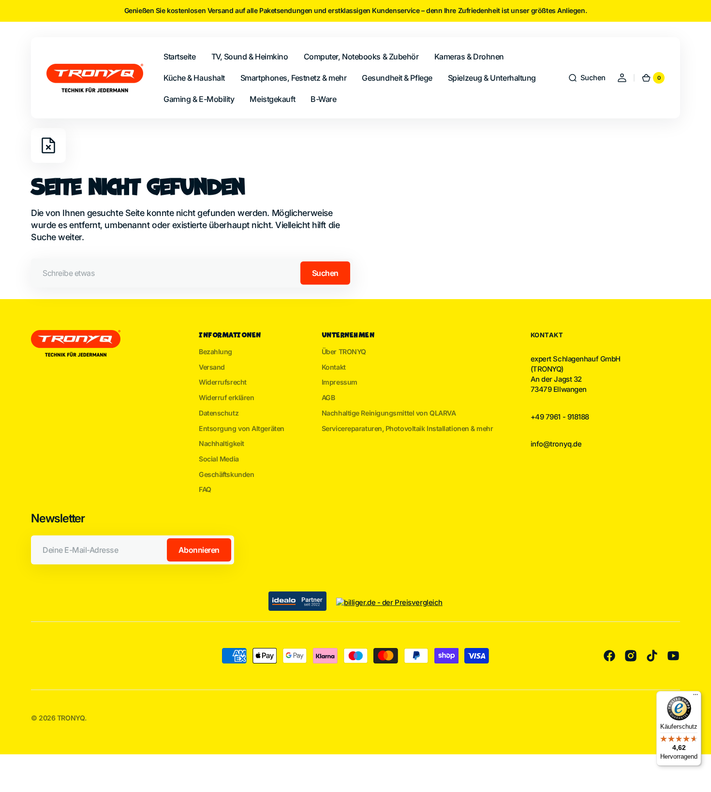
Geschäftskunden (226, 474)
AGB (328, 397)
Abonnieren (199, 550)
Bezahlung (215, 351)
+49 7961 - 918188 (560, 417)
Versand (212, 367)
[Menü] (695, 697)
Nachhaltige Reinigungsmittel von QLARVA (389, 413)
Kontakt (334, 367)
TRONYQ (71, 718)
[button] (587, 77)
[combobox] (192, 273)
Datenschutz (218, 413)
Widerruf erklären (226, 397)
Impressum (339, 382)
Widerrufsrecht (223, 382)
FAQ (205, 489)
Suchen (325, 273)
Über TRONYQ (344, 351)
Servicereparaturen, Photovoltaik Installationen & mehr (407, 428)
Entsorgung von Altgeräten (241, 428)
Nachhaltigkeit (221, 443)
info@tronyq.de (556, 444)
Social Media (219, 459)
